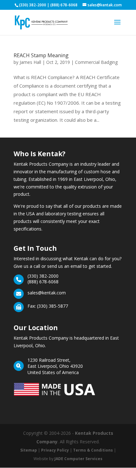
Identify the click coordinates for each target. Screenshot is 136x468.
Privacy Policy (55, 450)
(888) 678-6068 (43, 282)
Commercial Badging (96, 62)
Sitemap (28, 450)
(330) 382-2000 (43, 276)
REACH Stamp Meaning (41, 55)
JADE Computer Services (78, 458)
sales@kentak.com (47, 293)
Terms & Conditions (93, 450)
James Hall (30, 62)
